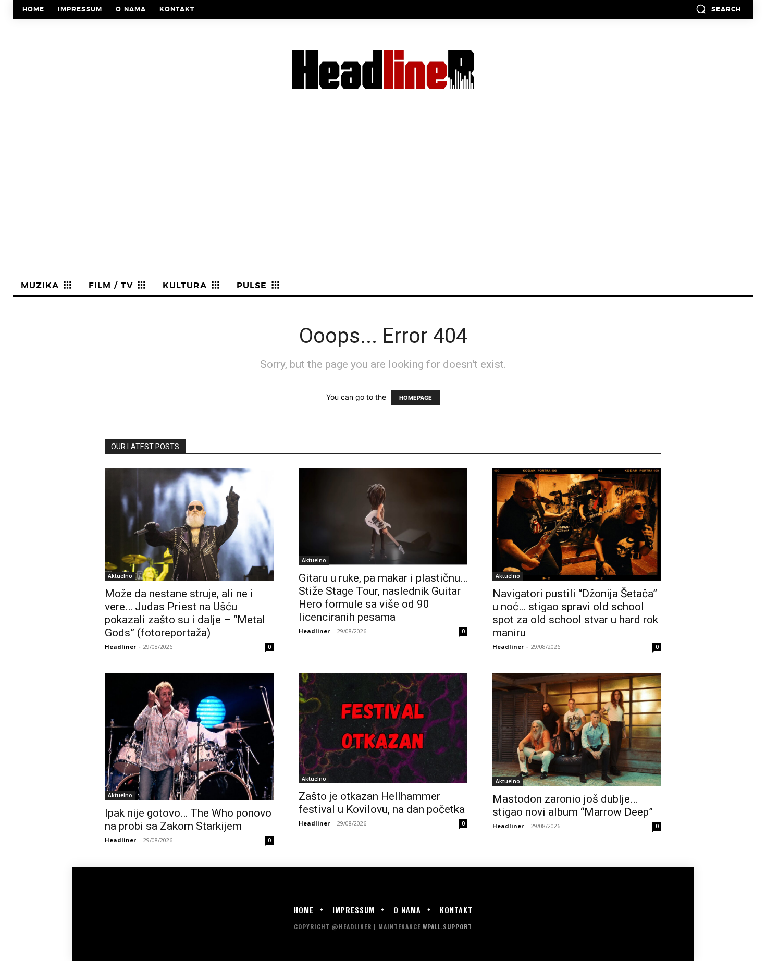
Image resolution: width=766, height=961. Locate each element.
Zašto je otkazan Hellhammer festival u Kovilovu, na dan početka (382, 803)
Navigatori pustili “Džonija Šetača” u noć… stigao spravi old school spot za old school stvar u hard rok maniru (575, 613)
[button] (718, 9)
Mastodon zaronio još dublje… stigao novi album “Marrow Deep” (572, 805)
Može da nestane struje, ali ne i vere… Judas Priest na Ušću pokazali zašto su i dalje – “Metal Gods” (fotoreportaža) (185, 613)
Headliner (120, 646)
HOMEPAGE (415, 397)
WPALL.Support (447, 926)
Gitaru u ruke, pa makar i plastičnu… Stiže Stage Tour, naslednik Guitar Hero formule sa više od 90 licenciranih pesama (383, 597)
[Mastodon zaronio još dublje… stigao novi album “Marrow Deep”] (576, 729)
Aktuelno (120, 576)
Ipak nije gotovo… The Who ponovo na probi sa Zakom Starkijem (188, 819)
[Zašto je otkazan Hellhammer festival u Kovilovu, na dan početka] (383, 728)
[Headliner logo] (383, 69)
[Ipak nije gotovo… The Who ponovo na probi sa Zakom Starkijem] (189, 736)
